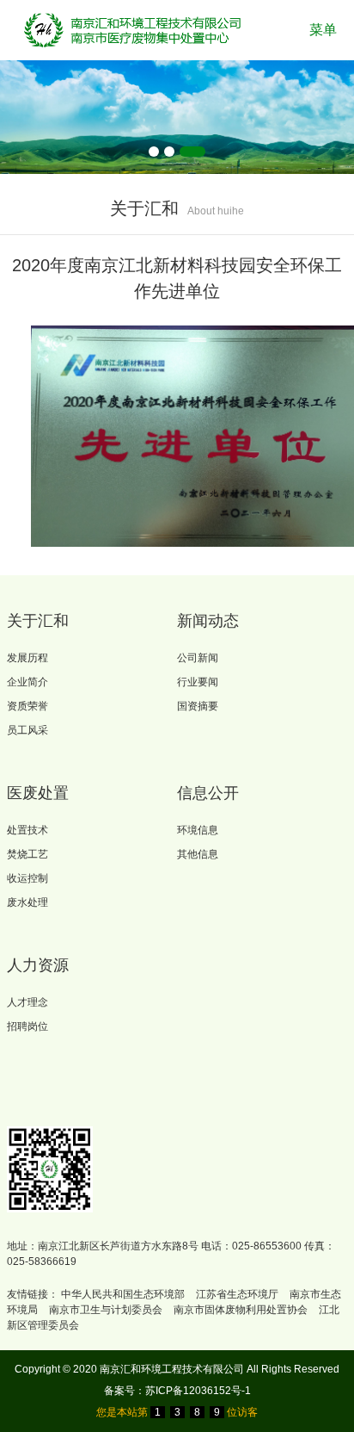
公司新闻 (197, 658)
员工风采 (27, 730)
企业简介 (27, 682)
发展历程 (27, 658)
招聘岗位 (27, 1026)
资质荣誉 (27, 706)
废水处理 (27, 902)
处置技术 (27, 830)
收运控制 (27, 878)
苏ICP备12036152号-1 (198, 1391)
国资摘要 (197, 706)
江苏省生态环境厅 (237, 1294)
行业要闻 (197, 682)
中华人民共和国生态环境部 (123, 1294)
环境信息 (197, 830)
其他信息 (197, 854)
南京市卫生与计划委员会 (105, 1310)
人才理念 (27, 1002)
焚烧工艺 (27, 854)
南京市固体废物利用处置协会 (241, 1310)
